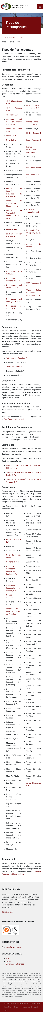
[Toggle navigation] (40, 6)
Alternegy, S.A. (12, 115)
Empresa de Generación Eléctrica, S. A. (14, 203)
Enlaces (16, 1007)
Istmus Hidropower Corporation (31, 149)
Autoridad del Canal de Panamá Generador (14, 121)
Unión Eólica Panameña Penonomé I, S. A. (33, 292)
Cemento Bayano (13, 562)
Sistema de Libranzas (15, 964)
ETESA (9, 958)
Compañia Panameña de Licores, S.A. (13, 588)
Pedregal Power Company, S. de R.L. (33, 233)
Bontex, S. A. (11, 136)
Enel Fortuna (11, 229)
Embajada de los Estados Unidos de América (13, 611)
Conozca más (7, 912)
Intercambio (26, 1007)
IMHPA (9, 961)
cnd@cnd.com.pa (13, 947)
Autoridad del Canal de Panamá (19, 358)
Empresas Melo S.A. (14, 367)
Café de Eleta (12, 140)
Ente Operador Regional (14, 419)
